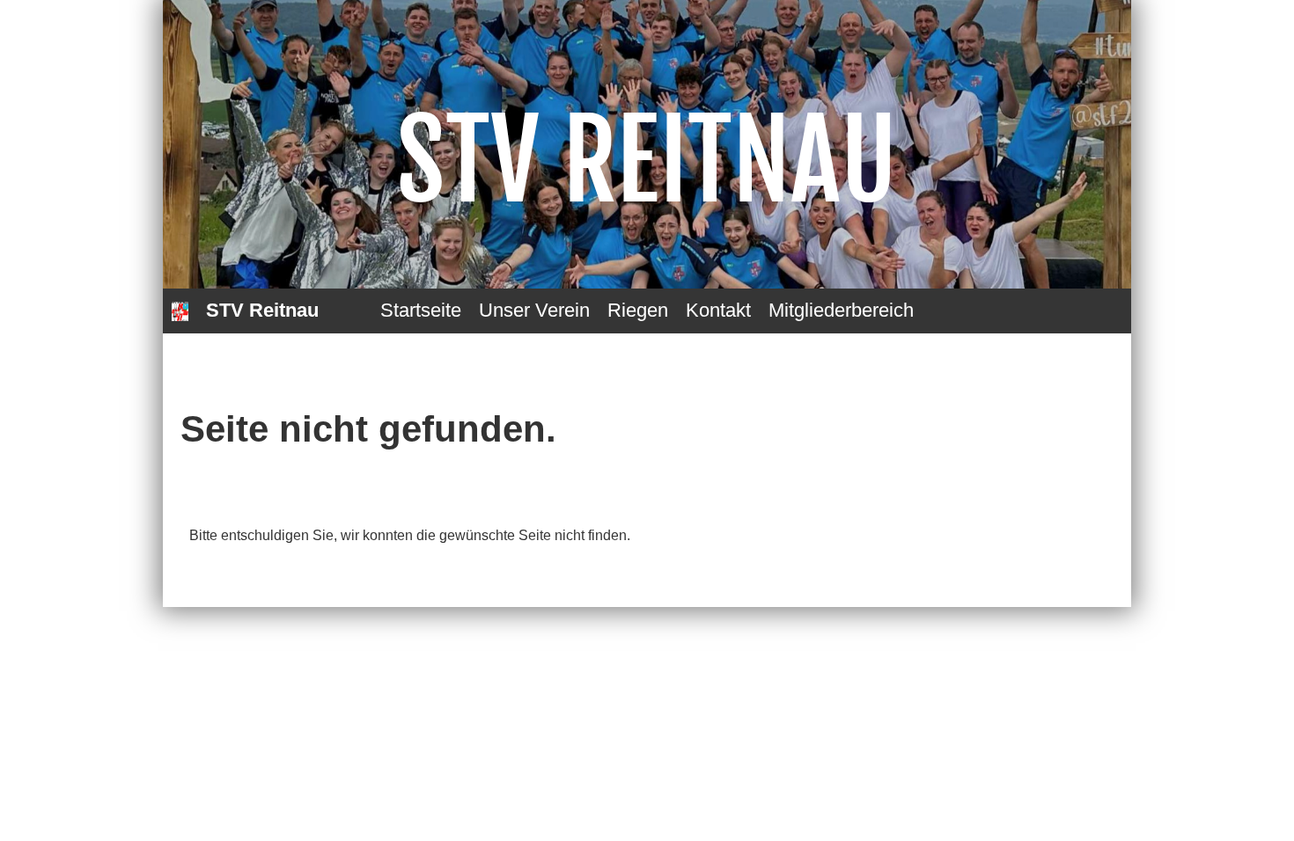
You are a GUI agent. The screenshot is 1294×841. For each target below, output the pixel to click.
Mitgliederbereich (841, 310)
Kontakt (718, 310)
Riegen (637, 310)
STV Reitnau (262, 310)
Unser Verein (534, 310)
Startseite (420, 310)
